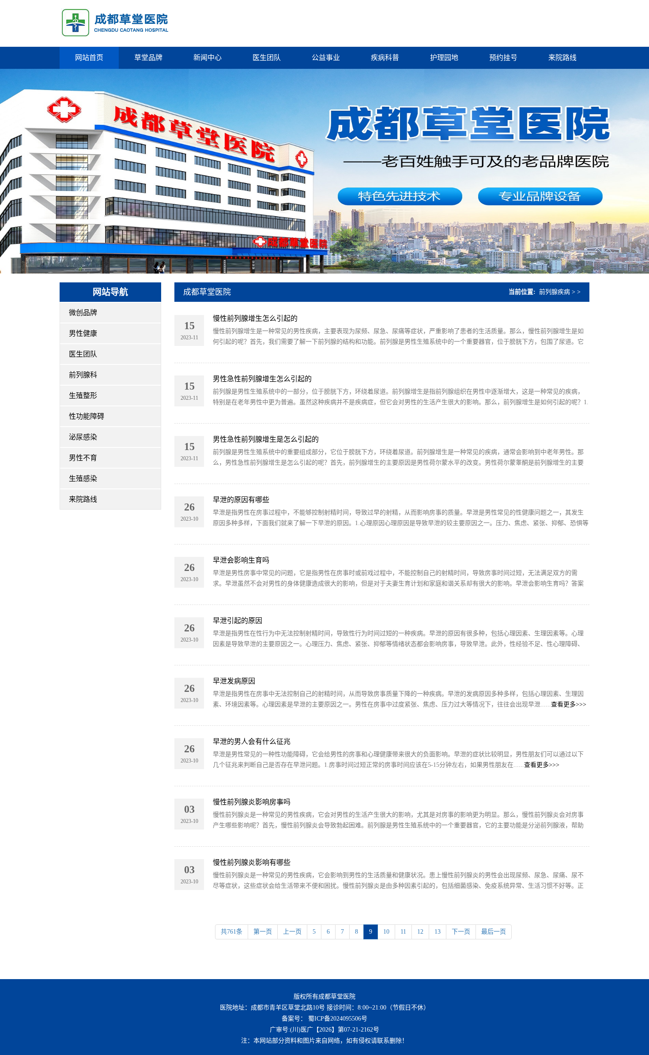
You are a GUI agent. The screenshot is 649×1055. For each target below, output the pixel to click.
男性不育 (83, 458)
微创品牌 (83, 312)
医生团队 (267, 57)
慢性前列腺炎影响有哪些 (252, 862)
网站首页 (89, 57)
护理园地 (444, 57)
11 (403, 931)
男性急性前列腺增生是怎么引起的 (266, 439)
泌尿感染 (83, 437)
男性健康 (83, 333)
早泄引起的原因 (237, 620)
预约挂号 (503, 57)
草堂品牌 (148, 57)
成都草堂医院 (207, 292)
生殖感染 (83, 478)
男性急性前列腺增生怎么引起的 (262, 379)
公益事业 (326, 57)
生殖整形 (83, 395)
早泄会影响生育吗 (241, 560)
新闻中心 (207, 57)
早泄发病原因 (234, 681)
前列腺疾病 (554, 292)
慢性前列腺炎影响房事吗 (252, 802)
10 (386, 931)
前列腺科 (83, 375)
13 (437, 931)
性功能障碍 (86, 416)
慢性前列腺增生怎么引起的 (255, 318)
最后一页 (493, 931)
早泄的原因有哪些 (241, 499)
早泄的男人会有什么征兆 (252, 741)
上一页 (292, 931)
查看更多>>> (568, 704)
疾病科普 (385, 57)
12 (420, 931)
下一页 (461, 931)
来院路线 (562, 57)
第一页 (262, 931)
